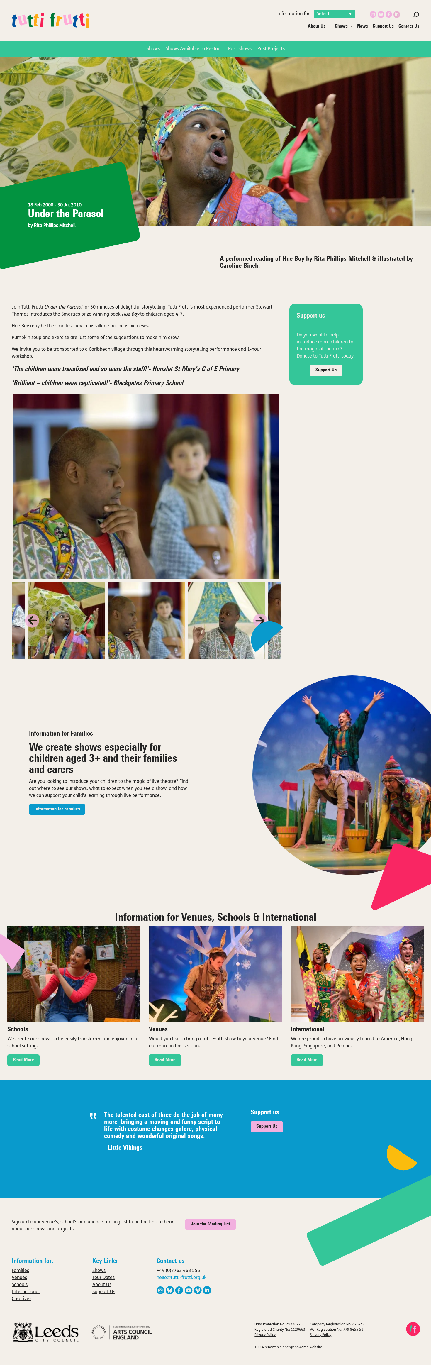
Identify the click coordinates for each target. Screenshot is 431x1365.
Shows (341, 26)
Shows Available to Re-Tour (194, 49)
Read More (23, 1060)
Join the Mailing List (210, 1224)
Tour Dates (103, 1278)
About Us (316, 26)
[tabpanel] (215, 141)
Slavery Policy (320, 1335)
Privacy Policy (265, 1335)
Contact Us (408, 26)
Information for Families (57, 809)
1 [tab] (215, 220)
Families (20, 1271)
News (362, 26)
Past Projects (271, 49)
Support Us (383, 26)
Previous (32, 621)
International (26, 1292)
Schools (20, 1285)
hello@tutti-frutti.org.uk (181, 1278)
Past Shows (240, 49)
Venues (19, 1278)
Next (260, 621)
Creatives (21, 1299)
